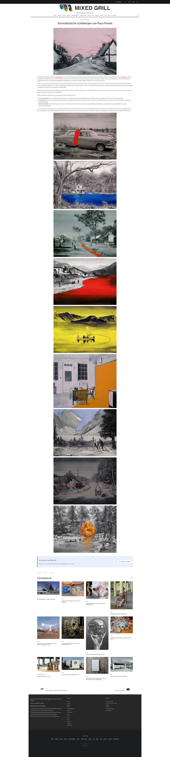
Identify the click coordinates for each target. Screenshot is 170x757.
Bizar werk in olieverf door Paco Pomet (118, 676)
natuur (68, 721)
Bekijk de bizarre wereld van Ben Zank (118, 613)
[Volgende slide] (132, 578)
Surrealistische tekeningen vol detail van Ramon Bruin (120, 638)
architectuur (83, 15)
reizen (68, 15)
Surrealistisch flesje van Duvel (43, 676)
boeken (97, 15)
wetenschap (69, 725)
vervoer (114, 15)
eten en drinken (75, 15)
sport (109, 15)
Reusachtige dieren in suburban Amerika (46, 599)
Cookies (107, 706)
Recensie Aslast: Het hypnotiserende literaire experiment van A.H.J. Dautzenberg (96, 679)
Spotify (42, 703)
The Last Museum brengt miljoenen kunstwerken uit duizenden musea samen (46, 708)
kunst (55, 15)
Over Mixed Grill (109, 701)
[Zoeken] (137, 1)
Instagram (37, 703)
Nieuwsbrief (108, 710)
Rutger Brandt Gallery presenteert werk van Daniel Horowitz (95, 604)
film (93, 15)
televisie (69, 723)
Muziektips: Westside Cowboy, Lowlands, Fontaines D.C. (42, 710)
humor (124, 77)
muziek (59, 15)
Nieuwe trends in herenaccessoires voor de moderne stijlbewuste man (45, 716)
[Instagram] (125, 1)
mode (89, 15)
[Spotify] (133, 1)
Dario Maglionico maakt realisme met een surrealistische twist (71, 644)
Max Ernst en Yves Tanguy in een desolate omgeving (71, 601)
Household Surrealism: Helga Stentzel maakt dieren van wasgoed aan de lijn (47, 644)
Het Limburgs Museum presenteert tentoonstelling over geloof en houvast (46, 712)
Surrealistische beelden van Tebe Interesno (95, 654)
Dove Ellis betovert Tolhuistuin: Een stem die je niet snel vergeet (44, 714)
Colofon (107, 705)
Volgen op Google (125, 561)
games (101, 15)
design (64, 15)
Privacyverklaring (110, 708)
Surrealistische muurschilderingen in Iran (70, 674)
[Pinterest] (129, 1)
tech (106, 15)
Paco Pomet (58, 77)
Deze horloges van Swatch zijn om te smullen (56, 689)
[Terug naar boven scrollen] (85, 745)
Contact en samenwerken (111, 703)
